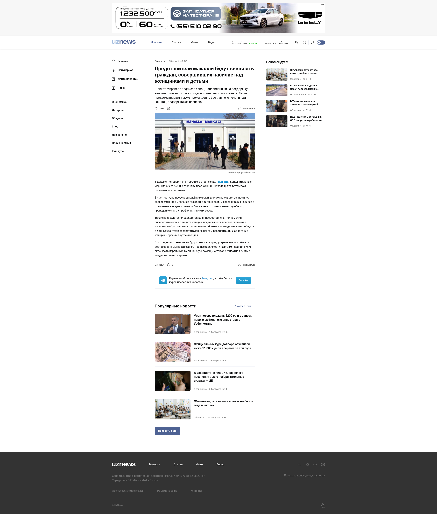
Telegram (207, 278)
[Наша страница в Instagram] (299, 464)
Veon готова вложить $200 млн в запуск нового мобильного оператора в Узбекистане (223, 319)
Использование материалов (128, 490)
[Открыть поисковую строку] (305, 42)
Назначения (120, 134)
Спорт (116, 126)
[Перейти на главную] (124, 42)
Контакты (196, 490)
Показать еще (167, 430)
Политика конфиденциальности (304, 475)
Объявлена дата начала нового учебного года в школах (223, 403)
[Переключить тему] (321, 42)
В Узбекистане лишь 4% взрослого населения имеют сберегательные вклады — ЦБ (219, 377)
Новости (156, 42)
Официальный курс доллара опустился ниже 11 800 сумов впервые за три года (222, 346)
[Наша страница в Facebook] (315, 464)
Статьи (176, 42)
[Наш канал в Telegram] (307, 464)
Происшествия (121, 143)
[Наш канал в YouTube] (323, 464)
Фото (194, 42)
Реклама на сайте (167, 490)
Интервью (118, 110)
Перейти (243, 280)
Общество (118, 118)
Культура (118, 151)
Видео (212, 42)
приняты (223, 181)
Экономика (119, 102)
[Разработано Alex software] (323, 505)
